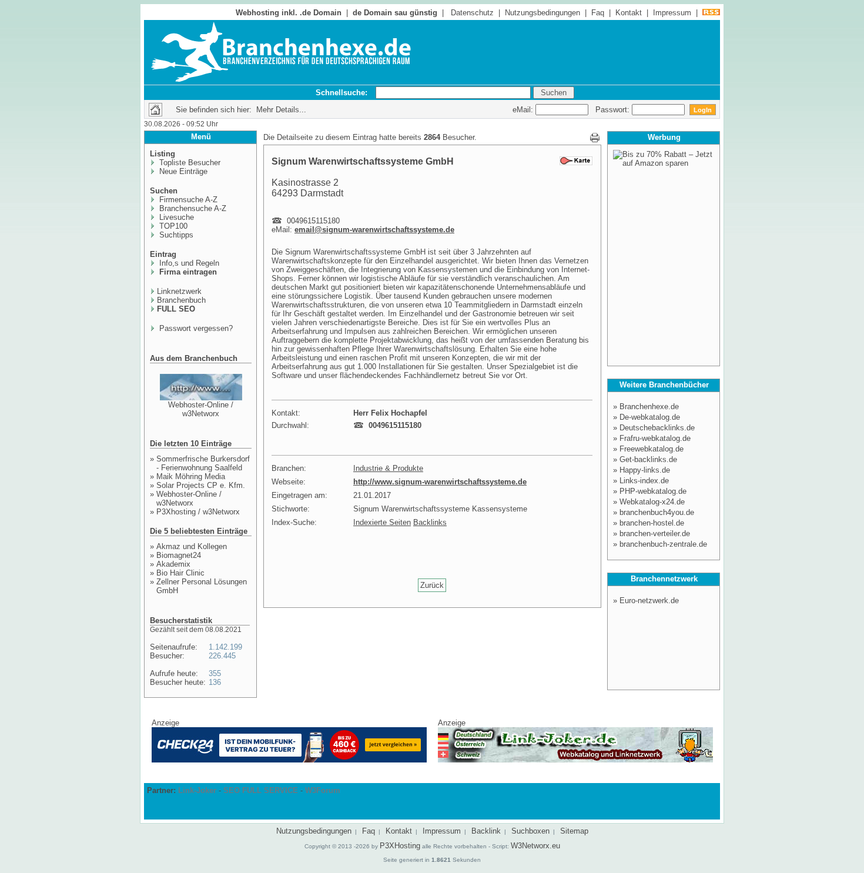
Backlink (486, 831)
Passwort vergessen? (195, 328)
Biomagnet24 (178, 555)
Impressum (672, 12)
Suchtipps (175, 234)
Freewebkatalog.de (651, 448)
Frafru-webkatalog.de (655, 438)
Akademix (173, 564)
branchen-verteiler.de (654, 533)
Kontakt (628, 12)
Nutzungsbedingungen (542, 12)
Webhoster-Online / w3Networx (200, 409)
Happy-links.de (644, 470)
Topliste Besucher (188, 162)
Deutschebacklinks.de (657, 427)
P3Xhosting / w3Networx (198, 511)
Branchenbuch (181, 300)
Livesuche (175, 217)
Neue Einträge (182, 171)
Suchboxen (530, 831)
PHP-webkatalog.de (652, 491)
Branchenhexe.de (649, 406)
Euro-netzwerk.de (649, 600)
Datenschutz (472, 12)
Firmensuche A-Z (187, 199)
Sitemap (574, 831)
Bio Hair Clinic (180, 572)
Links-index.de (644, 480)
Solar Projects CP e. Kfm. (200, 485)
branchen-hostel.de (651, 523)
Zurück (432, 585)
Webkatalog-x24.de (652, 501)
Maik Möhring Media (190, 476)
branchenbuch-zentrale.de (663, 544)
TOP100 (172, 226)
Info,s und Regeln (188, 263)
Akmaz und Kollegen (191, 546)
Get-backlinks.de (648, 459)
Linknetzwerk (179, 291)
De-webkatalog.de (649, 417)
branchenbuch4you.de (656, 512)
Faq (597, 12)
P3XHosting (400, 845)
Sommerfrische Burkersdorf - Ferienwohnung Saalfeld (203, 463)
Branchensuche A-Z (191, 208)
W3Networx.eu (535, 845)
